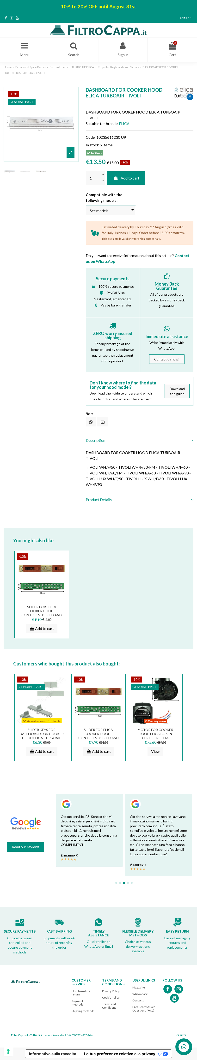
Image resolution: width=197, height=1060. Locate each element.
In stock (92, 145)
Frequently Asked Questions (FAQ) (143, 1008)
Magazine (138, 987)
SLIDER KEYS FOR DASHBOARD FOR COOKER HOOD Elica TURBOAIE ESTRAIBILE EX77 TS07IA (42, 736)
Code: (91, 137)
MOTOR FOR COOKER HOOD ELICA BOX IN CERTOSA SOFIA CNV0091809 (155, 736)
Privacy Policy (111, 991)
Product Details (99, 499)
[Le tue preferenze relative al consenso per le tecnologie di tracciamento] (8, 1051)
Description (95, 440)
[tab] (139, 440)
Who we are (140, 994)
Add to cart (130, 178)
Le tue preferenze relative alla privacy (119, 1053)
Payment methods (77, 1002)
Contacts (138, 1000)
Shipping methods (83, 1011)
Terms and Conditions (109, 1005)
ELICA (124, 123)
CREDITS (181, 1035)
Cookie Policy (110, 997)
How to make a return (81, 992)
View (155, 751)
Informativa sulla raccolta (52, 1053)
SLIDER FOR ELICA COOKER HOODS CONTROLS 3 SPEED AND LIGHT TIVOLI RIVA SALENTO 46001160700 (41, 615)
